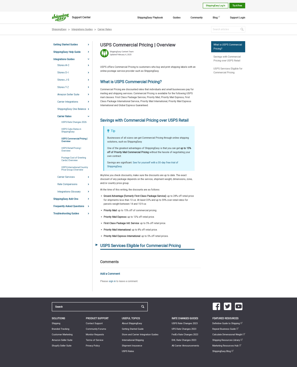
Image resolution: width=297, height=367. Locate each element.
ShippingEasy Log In (215, 5)
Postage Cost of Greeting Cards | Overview (73, 159)
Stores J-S (63, 79)
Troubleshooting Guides (66, 213)
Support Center (81, 17)
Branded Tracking (60, 329)
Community (197, 17)
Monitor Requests (95, 334)
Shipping (56, 323)
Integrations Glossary (69, 191)
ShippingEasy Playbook (150, 17)
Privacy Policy (93, 345)
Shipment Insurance (132, 345)
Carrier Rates (105, 29)
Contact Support (94, 323)
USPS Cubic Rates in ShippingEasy (71, 130)
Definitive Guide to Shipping (226, 323)
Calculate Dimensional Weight (227, 334)
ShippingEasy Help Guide (67, 51)
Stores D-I (63, 72)
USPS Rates (128, 351)
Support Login (237, 17)
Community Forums (96, 329)
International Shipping (133, 340)
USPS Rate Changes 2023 (185, 323)
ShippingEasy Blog (221, 351)
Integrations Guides (82, 29)
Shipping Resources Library (226, 340)
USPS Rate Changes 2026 (74, 122)
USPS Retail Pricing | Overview (71, 149)
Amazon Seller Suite (68, 94)
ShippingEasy (59, 29)
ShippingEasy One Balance (71, 109)
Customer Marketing (62, 334)
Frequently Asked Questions (68, 206)
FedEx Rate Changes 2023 (185, 334)
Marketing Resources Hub (225, 345)
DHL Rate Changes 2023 (184, 340)
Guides (177, 17)
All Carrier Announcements (185, 345)
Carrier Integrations (67, 101)
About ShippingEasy (132, 323)
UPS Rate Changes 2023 (184, 329)
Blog (215, 17)
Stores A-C (63, 65)
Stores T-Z (63, 87)
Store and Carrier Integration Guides (140, 334)
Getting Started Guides (65, 44)
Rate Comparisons (67, 184)
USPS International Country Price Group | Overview (74, 168)
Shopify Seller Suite (61, 345)
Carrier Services (66, 176)
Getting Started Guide (133, 329)
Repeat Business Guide (224, 329)
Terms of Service (94, 340)
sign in (112, 281)
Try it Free (237, 5)
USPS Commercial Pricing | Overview (74, 139)
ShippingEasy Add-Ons (65, 198)
